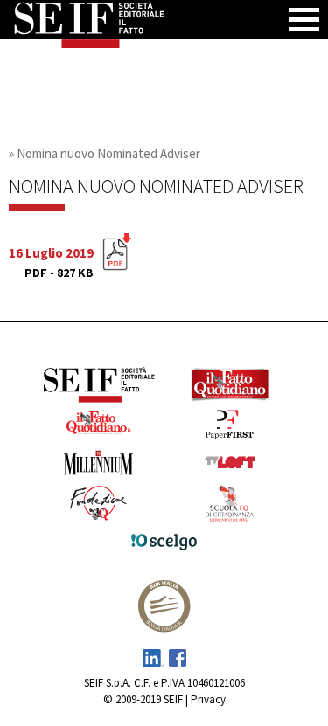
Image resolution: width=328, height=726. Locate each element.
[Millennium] (98, 465)
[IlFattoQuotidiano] (230, 386)
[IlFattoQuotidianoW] (98, 426)
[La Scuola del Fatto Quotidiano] (230, 506)
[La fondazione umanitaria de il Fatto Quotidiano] (98, 506)
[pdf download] (116, 259)
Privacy (208, 699)
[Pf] (230, 427)
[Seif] (98, 386)
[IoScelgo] (164, 545)
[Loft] (230, 465)
